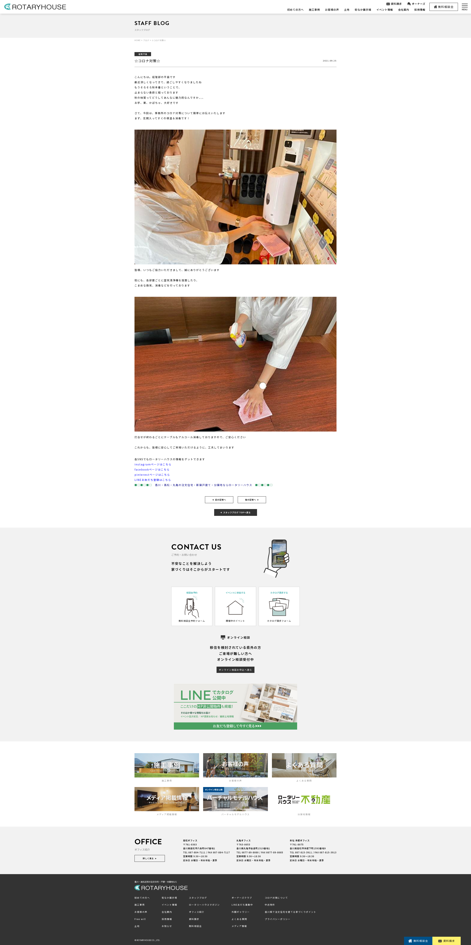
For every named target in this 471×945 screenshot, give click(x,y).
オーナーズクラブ (242, 897)
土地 (347, 9)
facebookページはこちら (152, 469)
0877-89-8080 (250, 852)
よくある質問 (239, 919)
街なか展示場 (363, 9)
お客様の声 (332, 9)
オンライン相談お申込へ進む (235, 669)
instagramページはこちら (152, 464)
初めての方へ (295, 9)
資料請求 (396, 4)
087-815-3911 (303, 852)
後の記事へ (250, 499)
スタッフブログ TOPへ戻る (237, 512)
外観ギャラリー (241, 911)
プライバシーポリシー (278, 919)
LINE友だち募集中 (242, 904)
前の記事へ (220, 499)
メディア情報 (239, 926)
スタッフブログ (198, 897)
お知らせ (167, 926)
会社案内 (403, 9)
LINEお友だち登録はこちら (152, 480)
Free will (140, 919)
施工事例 (314, 9)
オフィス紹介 (196, 911)
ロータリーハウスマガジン (204, 904)
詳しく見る (148, 858)
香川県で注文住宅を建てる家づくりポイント (290, 911)
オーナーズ (418, 4)
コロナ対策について (276, 897)
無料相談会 (446, 7)
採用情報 (419, 9)
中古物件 (270, 904)
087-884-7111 (196, 852)
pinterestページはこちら (152, 474)
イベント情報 (384, 9)
